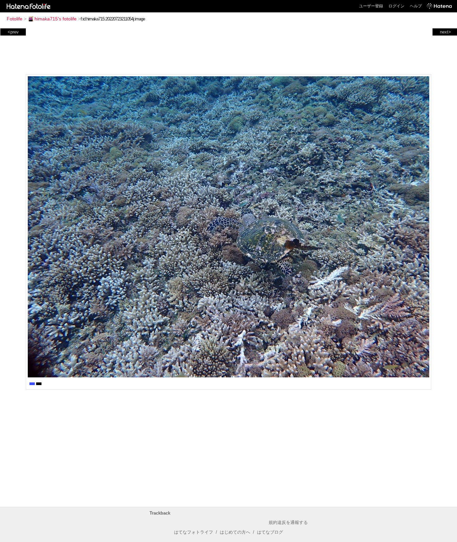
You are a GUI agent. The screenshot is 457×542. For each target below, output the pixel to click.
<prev (13, 31)
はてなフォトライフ (193, 532)
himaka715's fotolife (55, 18)
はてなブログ (270, 532)
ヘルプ (416, 6)
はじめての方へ (235, 532)
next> (445, 31)
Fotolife (14, 18)
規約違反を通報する (288, 522)
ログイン (396, 6)
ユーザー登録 (371, 6)
